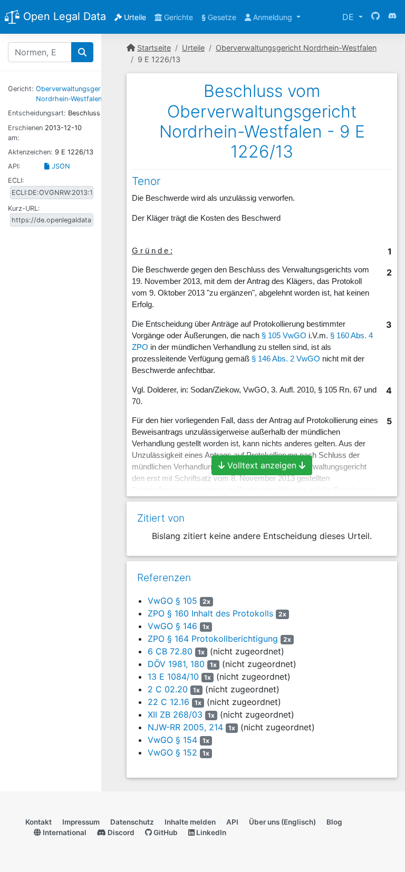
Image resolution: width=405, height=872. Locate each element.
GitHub (165, 832)
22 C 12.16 (168, 702)
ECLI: (16, 180)
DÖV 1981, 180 (176, 664)
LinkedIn (210, 832)
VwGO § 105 (172, 600)
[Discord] (392, 16)
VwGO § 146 (172, 626)
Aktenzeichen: (30, 152)
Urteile (134, 17)
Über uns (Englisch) (282, 822)
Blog (334, 822)
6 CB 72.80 (170, 651)
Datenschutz (132, 822)
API (232, 822)
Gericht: (21, 89)
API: (14, 166)
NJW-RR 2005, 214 (185, 727)
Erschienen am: (25, 133)
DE (349, 17)
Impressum (81, 822)
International (63, 832)
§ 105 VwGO (284, 335)
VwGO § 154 (172, 739)
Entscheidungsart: (37, 113)
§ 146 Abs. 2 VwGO (286, 359)
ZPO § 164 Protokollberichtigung (213, 638)
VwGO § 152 (172, 752)
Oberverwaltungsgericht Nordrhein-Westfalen (296, 47)
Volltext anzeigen (262, 465)
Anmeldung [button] (272, 17)
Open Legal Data (63, 16)
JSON (60, 166)
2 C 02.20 (168, 689)
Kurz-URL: (24, 208)
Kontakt (38, 822)
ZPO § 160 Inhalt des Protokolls (210, 613)
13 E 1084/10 (173, 676)
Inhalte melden (190, 822)
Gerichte (177, 17)
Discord (120, 832)
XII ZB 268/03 (175, 714)
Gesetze (218, 17)
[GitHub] (375, 16)
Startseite (154, 47)
